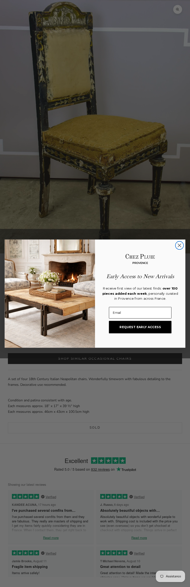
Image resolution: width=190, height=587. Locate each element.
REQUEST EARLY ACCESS (140, 327)
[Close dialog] (179, 245)
